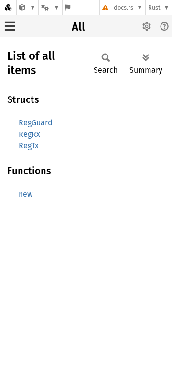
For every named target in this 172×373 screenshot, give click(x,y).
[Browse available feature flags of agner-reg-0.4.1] (68, 7)
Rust (154, 7)
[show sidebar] (10, 26)
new (25, 193)
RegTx (29, 145)
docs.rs (123, 7)
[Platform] (50, 7)
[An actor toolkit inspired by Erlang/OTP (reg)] (27, 7)
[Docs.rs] (8, 7)
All (78, 26)
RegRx (29, 134)
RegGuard (36, 122)
